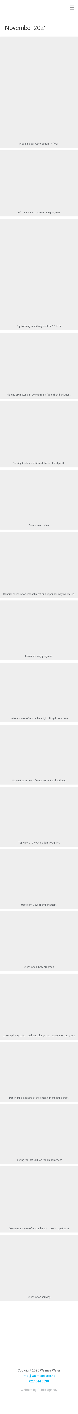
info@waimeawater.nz (39, 1376)
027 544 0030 (39, 1381)
